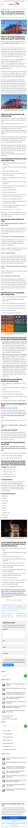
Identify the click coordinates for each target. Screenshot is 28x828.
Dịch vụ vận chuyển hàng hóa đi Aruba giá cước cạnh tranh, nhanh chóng (7, 615)
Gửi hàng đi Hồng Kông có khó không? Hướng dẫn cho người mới (16, 707)
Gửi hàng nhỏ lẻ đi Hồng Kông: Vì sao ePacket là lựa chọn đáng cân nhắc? (15, 693)
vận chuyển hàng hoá (10, 607)
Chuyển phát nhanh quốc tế (7, 9)
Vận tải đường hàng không (11, 606)
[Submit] (25, 676)
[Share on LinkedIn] (20, 600)
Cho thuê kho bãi (7, 733)
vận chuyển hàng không (11, 408)
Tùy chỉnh (14, 821)
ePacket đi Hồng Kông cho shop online (16, 688)
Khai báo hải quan (7, 746)
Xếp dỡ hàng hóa (7, 740)
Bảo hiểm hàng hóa (8, 743)
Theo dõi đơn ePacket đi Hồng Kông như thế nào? (15, 711)
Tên (4, 640)
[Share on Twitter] (13, 600)
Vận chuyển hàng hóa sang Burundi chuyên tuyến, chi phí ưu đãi (21, 615)
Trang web (5, 653)
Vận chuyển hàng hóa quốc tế (12, 610)
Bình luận (5, 629)
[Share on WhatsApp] (8, 600)
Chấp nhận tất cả (14, 817)
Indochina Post (21, 1)
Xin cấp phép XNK (7, 737)
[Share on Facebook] (10, 600)
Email (4, 647)
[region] (14, 815)
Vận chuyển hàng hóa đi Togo (12, 609)
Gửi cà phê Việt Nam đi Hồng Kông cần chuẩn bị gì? (16, 702)
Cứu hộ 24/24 (6, 730)
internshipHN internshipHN (18, 17)
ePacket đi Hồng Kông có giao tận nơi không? (16, 684)
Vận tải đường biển (18, 9)
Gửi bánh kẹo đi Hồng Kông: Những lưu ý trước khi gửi (16, 789)
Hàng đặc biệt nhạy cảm (9, 749)
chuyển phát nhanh (11, 467)
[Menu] (2, 4)
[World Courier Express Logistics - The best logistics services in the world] (14, 4)
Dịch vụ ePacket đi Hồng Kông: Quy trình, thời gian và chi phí (15, 698)
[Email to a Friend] (15, 600)
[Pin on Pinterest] (18, 600)
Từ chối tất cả (14, 825)
